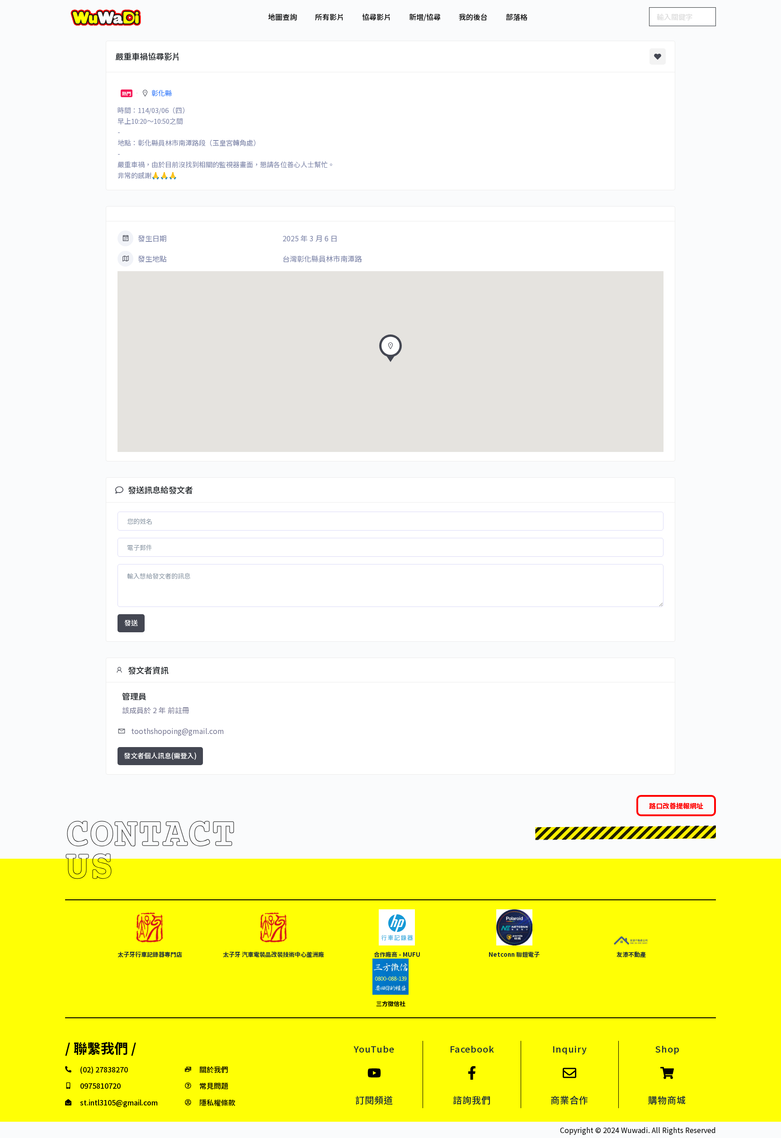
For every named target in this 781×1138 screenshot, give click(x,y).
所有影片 (329, 16)
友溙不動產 (631, 954)
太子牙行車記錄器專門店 (150, 954)
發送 (131, 622)
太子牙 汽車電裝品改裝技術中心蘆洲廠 (273, 954)
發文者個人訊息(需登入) (160, 755)
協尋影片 (376, 16)
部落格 (516, 16)
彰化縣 (161, 93)
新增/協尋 (425, 16)
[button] (390, 351)
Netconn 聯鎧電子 (514, 954)
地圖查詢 (282, 16)
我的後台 (473, 16)
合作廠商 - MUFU (397, 954)
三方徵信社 (390, 1003)
